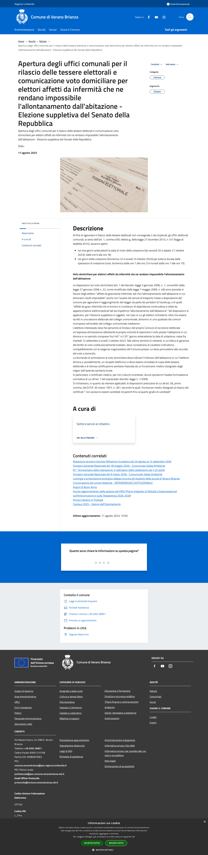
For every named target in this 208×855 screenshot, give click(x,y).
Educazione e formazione (117, 691)
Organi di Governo (23, 691)
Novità (32, 41)
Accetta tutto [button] (92, 843)
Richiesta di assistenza (71, 756)
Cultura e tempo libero (71, 696)
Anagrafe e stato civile (71, 691)
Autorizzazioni (112, 718)
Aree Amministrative (25, 696)
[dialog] (104, 837)
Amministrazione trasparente (120, 740)
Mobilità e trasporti (69, 718)
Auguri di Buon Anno (85, 487)
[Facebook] (148, 17)
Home (21, 41)
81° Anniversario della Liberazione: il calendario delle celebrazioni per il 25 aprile (119, 470)
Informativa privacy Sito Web (120, 745)
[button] (103, 849)
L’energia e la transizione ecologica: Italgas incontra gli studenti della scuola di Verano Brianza (126, 478)
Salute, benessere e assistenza (120, 713)
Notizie (43, 41)
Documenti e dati (23, 724)
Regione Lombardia (24, 4)
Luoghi (153, 717)
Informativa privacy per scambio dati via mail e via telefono (125, 753)
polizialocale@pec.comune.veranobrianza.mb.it (39, 774)
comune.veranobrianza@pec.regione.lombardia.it (40, 765)
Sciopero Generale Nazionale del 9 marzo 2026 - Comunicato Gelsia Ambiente (117, 474)
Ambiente (110, 707)
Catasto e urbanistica (70, 713)
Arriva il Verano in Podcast (88, 500)
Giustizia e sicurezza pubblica (120, 696)
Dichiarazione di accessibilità (119, 766)
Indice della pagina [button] (30, 223)
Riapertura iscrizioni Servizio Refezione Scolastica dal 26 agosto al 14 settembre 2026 (122, 461)
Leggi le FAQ (66, 751)
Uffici (17, 702)
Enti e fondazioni (23, 707)
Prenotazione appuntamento (74, 740)
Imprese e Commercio (71, 707)
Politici (17, 713)
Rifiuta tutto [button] (116, 843)
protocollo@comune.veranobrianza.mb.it (36, 782)
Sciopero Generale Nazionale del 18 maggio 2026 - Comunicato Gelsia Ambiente (119, 466)
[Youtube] (155, 17)
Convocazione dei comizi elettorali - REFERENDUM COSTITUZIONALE (113, 483)
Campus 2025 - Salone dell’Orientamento (97, 504)
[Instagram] (163, 17)
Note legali (110, 761)
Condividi (155, 64)
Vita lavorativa (67, 702)
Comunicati (155, 696)
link (133, 836)
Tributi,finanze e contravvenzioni (122, 702)
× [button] (204, 822)
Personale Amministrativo (27, 718)
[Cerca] (190, 17)
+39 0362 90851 (33, 748)
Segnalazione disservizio (72, 745)
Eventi (153, 722)
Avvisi (153, 702)
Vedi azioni (171, 64)
